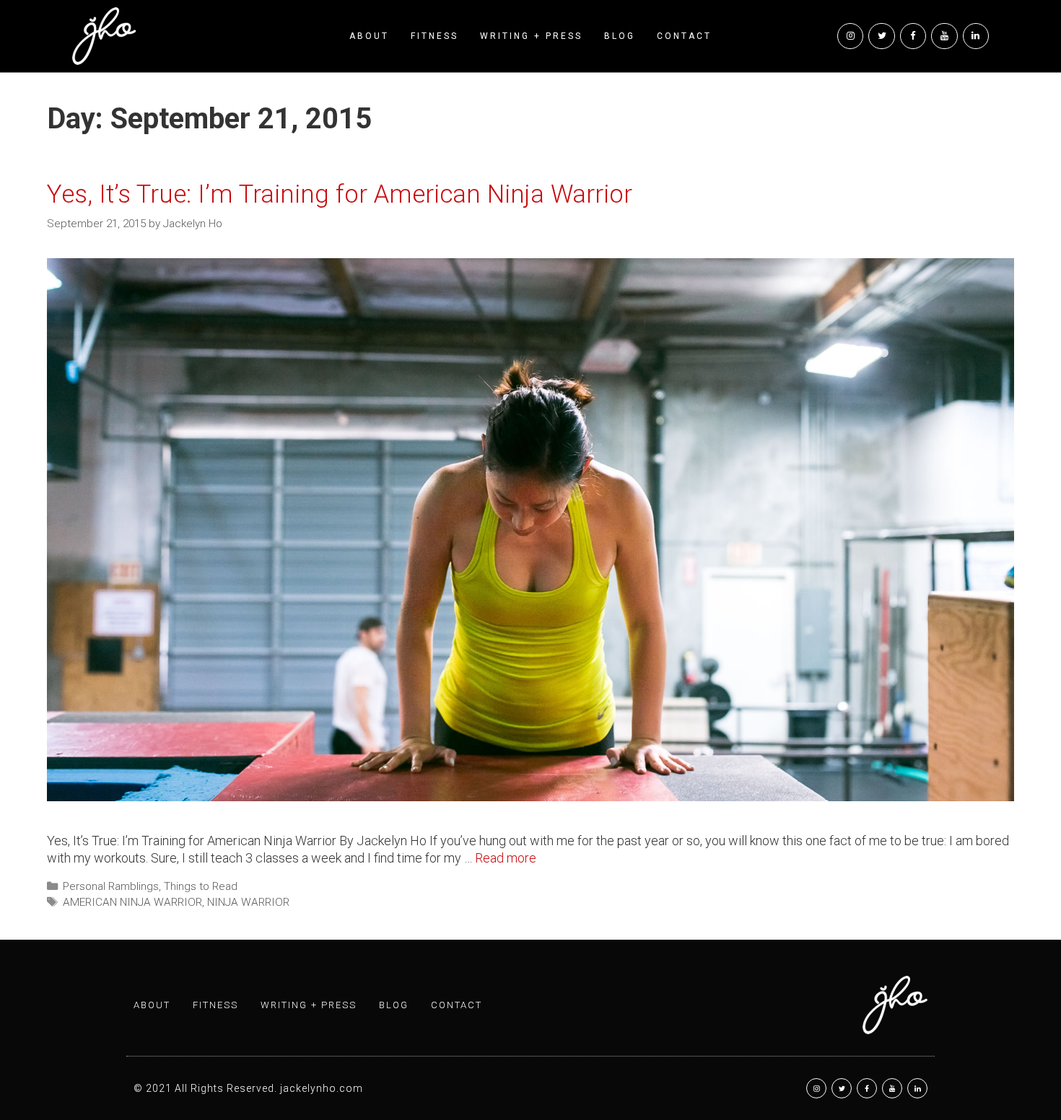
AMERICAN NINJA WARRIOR (132, 902)
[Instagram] (850, 36)
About (369, 36)
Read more (505, 857)
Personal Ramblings (111, 886)
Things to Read (200, 886)
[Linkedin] (976, 36)
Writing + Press (531, 36)
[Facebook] (913, 36)
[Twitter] (881, 36)
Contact (684, 36)
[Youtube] (944, 36)
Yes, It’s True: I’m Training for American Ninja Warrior (339, 194)
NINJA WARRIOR (248, 902)
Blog (619, 36)
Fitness (434, 36)
